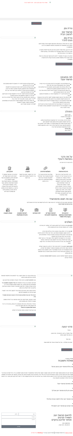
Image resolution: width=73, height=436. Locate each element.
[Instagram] (66, 429)
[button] (36, 19)
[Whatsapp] (58, 429)
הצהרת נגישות (68, 432)
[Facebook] (70, 429)
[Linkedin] (62, 429)
